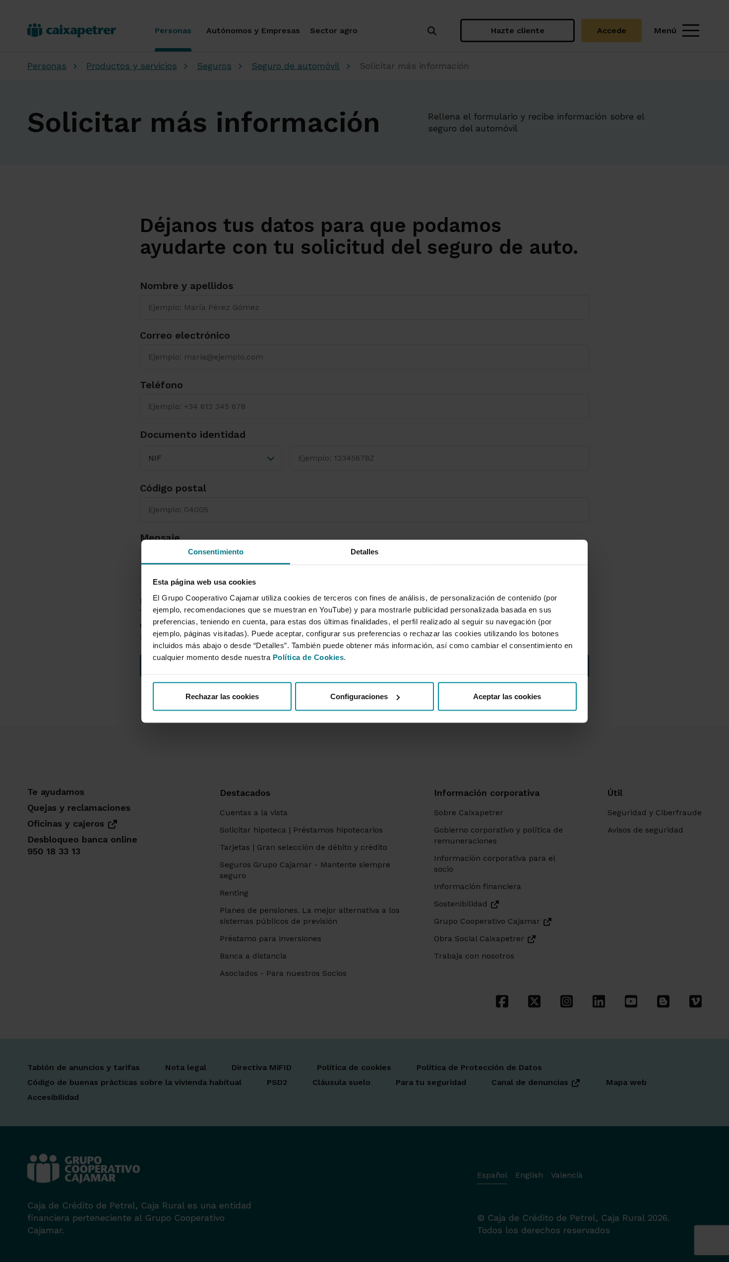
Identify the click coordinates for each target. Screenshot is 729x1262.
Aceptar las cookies (507, 696)
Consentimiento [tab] (215, 551)
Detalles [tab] (365, 551)
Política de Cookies (308, 657)
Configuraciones (359, 696)
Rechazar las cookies (222, 696)
